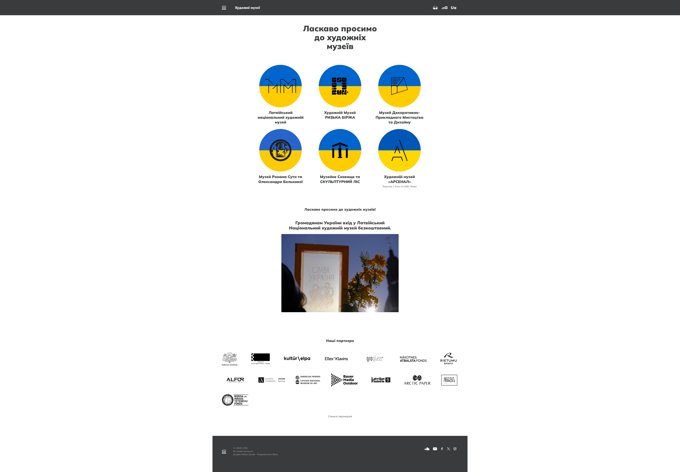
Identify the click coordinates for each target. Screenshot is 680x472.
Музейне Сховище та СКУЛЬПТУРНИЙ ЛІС (340, 179)
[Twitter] (448, 448)
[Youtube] (435, 448)
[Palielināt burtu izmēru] (444, 7)
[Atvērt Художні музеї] (224, 7)
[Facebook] (442, 448)
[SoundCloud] (426, 448)
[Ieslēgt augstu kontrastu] (435, 7)
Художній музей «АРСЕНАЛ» (399, 179)
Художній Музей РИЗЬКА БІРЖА (340, 115)
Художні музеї (247, 7)
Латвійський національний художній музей (281, 117)
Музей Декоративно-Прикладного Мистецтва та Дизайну (399, 117)
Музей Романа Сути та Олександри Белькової (280, 179)
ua (453, 7)
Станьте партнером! (340, 416)
